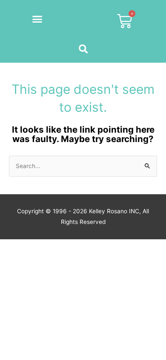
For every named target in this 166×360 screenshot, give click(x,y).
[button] (37, 19)
